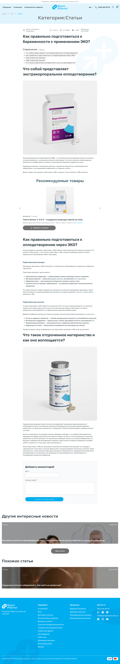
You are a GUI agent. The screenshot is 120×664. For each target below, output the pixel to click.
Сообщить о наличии (40, 228)
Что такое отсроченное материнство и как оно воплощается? (50, 63)
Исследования (44, 634)
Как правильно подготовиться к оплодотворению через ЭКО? (50, 55)
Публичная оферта (45, 631)
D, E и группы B (79, 279)
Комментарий (31, 480)
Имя (27, 471)
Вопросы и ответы (45, 621)
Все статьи (60, 551)
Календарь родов (45, 644)
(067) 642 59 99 (104, 7)
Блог (12, 14)
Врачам (41, 647)
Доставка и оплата (45, 615)
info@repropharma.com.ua (107, 616)
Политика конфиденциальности (51, 625)
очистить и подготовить (84, 292)
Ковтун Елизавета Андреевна (32, 30)
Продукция (7, 7)
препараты (57, 292)
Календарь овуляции (46, 640)
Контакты (101, 605)
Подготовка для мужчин (35, 60)
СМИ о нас (42, 637)
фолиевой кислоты (55, 279)
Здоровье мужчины (78, 612)
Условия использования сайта (50, 628)
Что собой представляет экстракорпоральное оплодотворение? (52, 53)
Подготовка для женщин (36, 58)
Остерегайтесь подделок (33, 7)
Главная (4, 14)
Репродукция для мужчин (80, 618)
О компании (17, 7)
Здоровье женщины (78, 609)
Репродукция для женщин (80, 615)
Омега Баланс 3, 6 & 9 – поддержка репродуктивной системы (53, 219)
